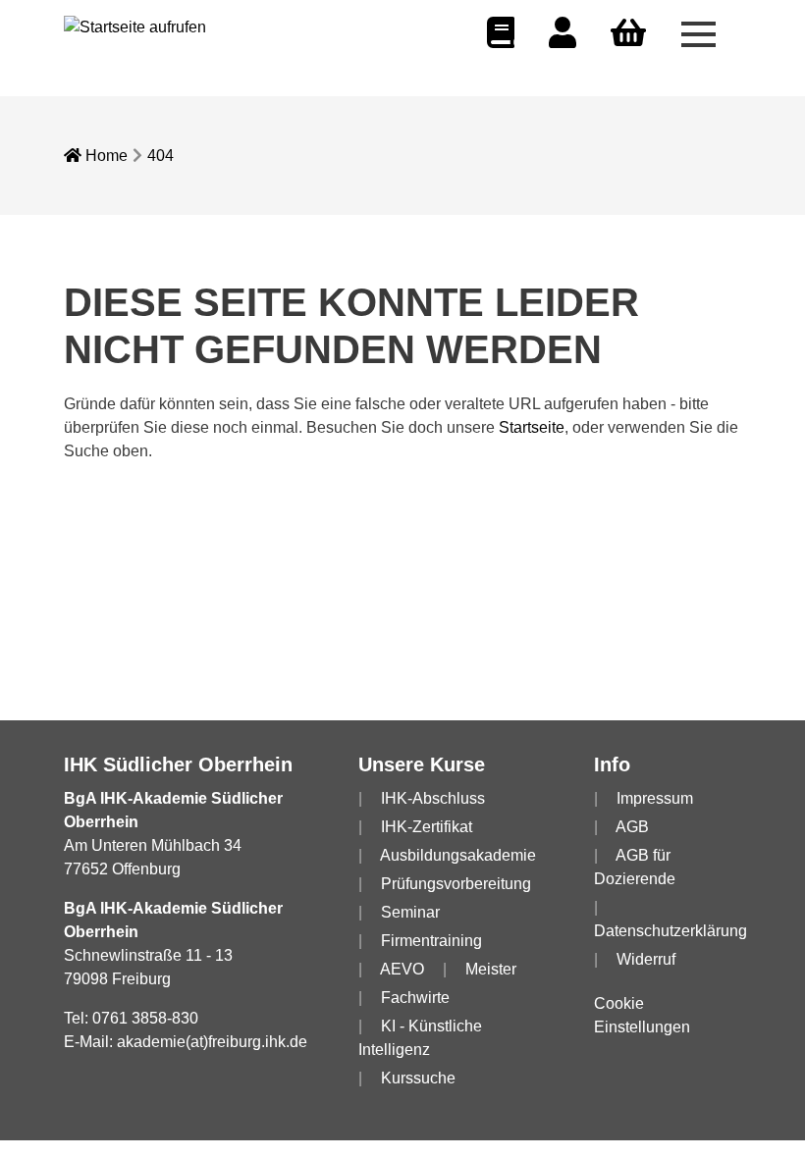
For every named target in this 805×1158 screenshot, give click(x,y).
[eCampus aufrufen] (500, 38)
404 (160, 155)
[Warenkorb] (628, 34)
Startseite (531, 427)
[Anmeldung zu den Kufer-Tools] (562, 38)
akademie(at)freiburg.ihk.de (212, 1041)
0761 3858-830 (145, 1018)
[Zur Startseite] (135, 26)
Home (104, 155)
